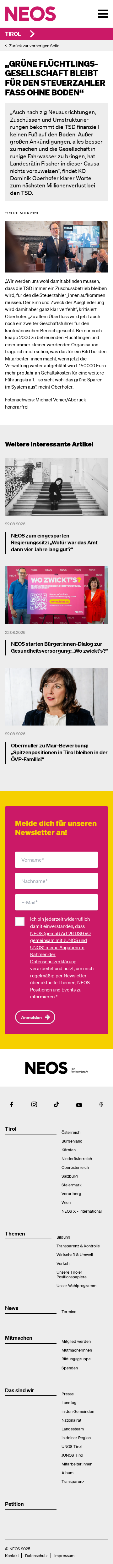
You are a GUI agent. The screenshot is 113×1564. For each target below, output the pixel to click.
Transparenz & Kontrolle (78, 1245)
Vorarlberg (71, 1193)
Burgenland (72, 1141)
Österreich (71, 1132)
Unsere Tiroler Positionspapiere (71, 1274)
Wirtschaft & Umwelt (74, 1254)
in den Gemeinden (78, 1411)
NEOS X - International (82, 1211)
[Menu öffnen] (103, 14)
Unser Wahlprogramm (76, 1285)
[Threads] (101, 1104)
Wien (66, 1202)
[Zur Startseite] (43, 13)
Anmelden (31, 1017)
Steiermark (72, 1184)
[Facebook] (11, 1104)
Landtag (69, 1402)
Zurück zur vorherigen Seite (34, 45)
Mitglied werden (76, 1341)
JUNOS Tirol (72, 1455)
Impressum (64, 1555)
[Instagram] (34, 1104)
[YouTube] (79, 1104)
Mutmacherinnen (77, 1350)
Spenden (70, 1367)
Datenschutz (36, 1555)
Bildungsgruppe (76, 1358)
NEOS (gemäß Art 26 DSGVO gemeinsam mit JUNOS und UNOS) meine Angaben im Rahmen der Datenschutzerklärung (60, 947)
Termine (69, 1311)
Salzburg (70, 1176)
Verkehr (63, 1263)
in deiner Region (76, 1437)
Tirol (13, 33)
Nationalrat (71, 1420)
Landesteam (73, 1428)
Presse (68, 1393)
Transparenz (73, 1481)
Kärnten (69, 1149)
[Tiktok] (56, 1104)
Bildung (63, 1237)
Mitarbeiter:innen (77, 1463)
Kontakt (12, 1555)
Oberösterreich (75, 1167)
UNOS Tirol (72, 1446)
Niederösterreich (77, 1158)
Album (67, 1472)
